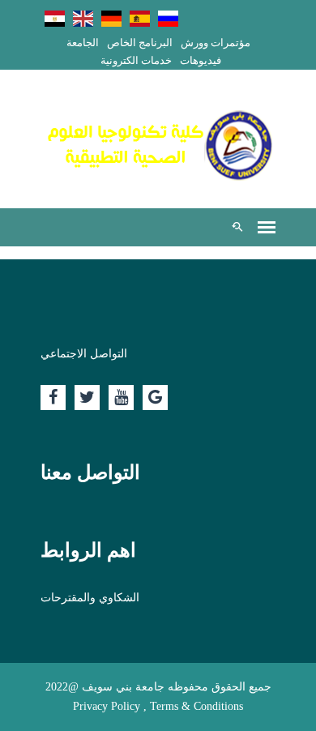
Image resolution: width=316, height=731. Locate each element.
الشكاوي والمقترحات (90, 598)
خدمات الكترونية (136, 60)
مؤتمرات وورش (215, 42)
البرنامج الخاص (140, 42)
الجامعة (82, 42)
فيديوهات (200, 60)
